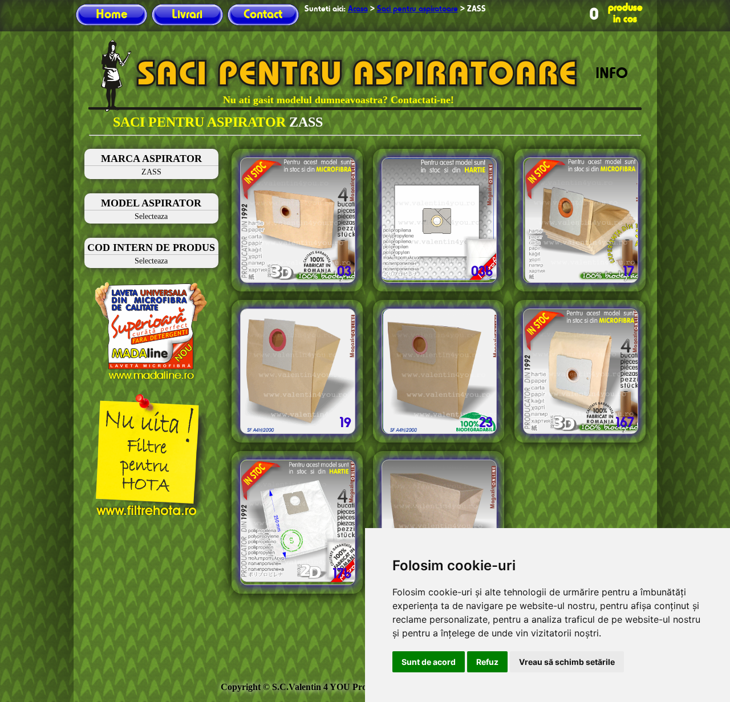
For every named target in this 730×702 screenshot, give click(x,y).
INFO (611, 74)
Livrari (187, 15)
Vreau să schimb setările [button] (567, 662)
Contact (263, 15)
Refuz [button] (487, 662)
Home (111, 15)
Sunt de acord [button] (429, 662)
